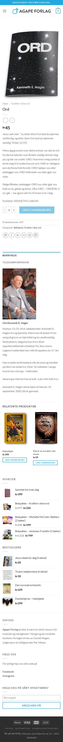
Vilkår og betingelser (45, 728)
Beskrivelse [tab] (10, 255)
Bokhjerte (18, 227)
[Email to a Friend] (24, 235)
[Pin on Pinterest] (30, 235)
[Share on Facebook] (11, 235)
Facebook (8, 671)
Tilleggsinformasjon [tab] (16, 262)
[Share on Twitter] (17, 235)
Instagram (8, 675)
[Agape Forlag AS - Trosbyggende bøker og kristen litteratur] (31, 11)
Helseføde (8, 451)
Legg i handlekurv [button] (15, 460)
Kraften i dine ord (20, 103)
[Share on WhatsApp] (5, 235)
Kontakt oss (22, 728)
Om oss (9, 728)
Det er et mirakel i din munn (44, 452)
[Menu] (5, 11)
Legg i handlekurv (37, 209)
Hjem (5, 103)
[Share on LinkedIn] (36, 235)
